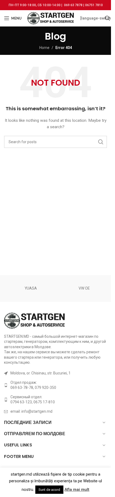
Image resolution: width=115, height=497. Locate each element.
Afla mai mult (76, 489)
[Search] (107, 18)
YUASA (31, 288)
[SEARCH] (101, 142)
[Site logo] (51, 18)
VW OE (84, 288)
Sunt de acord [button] (49, 490)
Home (44, 47)
